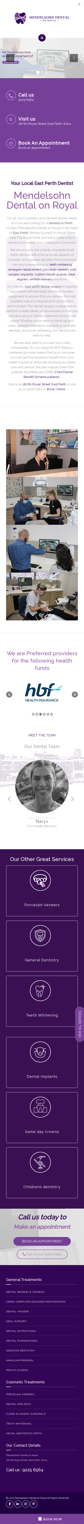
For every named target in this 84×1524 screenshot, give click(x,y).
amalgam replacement (24, 269)
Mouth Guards (17, 1370)
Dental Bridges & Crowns (25, 1292)
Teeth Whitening (18, 1423)
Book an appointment (42, 1241)
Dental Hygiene (17, 1311)
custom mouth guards (50, 274)
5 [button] (48, 714)
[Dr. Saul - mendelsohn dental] (42, 501)
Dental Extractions (21, 1331)
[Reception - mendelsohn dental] (42, 453)
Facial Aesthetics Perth (24, 1433)
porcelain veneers (56, 269)
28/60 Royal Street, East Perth (44, 384)
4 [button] (44, 714)
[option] (42, 692)
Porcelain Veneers (20, 1394)
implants (27, 274)
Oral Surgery (16, 1321)
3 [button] (40, 714)
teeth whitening (60, 264)
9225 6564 (34, 389)
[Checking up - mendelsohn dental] (42, 596)
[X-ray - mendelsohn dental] (42, 549)
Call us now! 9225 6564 (44, 1254)
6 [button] (51, 714)
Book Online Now (10, 62)
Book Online (56, 389)
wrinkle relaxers (41, 279)
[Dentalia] (42, 18)
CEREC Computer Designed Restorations (36, 1301)
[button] (9, 694)
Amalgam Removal (20, 1360)
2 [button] (37, 714)
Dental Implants (18, 1404)
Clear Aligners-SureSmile (26, 1413)
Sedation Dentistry (20, 1350)
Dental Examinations (22, 1340)
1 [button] (33, 714)
